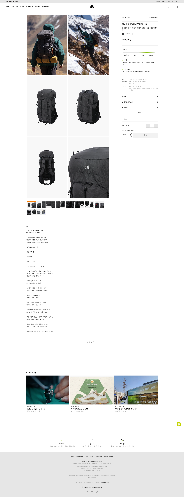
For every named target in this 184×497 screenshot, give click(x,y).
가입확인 (94, 478)
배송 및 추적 (82, 482)
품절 (145, 135)
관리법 (124, 96)
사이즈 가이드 (125, 126)
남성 (17, 7)
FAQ (76, 482)
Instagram (96, 491)
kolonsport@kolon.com (101, 466)
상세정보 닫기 (91, 342)
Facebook (87, 491)
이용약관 (97, 482)
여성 (12, 7)
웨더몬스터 (29, 7)
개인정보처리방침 (105, 482)
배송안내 (125, 108)
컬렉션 (22, 7)
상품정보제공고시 (127, 102)
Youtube (92, 491)
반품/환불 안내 (89, 482)
